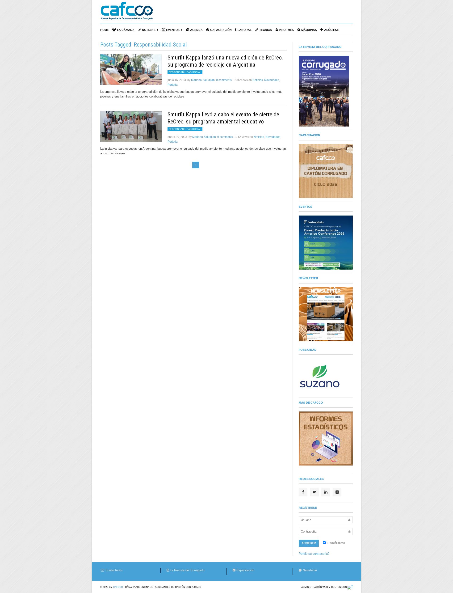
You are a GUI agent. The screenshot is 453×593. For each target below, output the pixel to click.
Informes (286, 30)
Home (104, 30)
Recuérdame (336, 543)
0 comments (224, 80)
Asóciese (331, 30)
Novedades (271, 80)
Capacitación (221, 30)
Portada (173, 84)
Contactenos (114, 570)
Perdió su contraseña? (314, 553)
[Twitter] (314, 492)
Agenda (196, 30)
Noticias (148, 30)
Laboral (245, 30)
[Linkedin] (325, 492)
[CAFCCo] (126, 13)
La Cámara (125, 30)
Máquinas (309, 30)
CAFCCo (118, 587)
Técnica (265, 30)
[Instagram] (337, 492)
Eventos (173, 30)
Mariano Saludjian (203, 80)
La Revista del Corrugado (186, 570)
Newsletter (309, 570)
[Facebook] (303, 492)
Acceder (309, 543)
